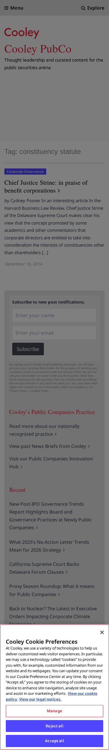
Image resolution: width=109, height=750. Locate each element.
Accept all (54, 740)
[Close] (102, 632)
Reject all (54, 726)
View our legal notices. (40, 699)
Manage (54, 710)
